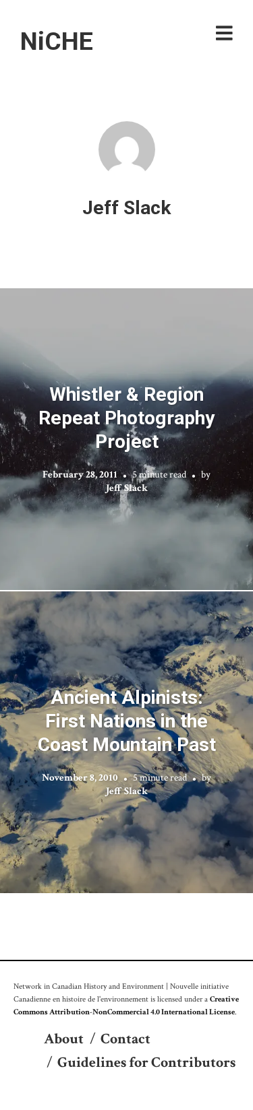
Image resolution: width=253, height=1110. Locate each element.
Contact (125, 1039)
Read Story (126, 439)
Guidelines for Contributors (146, 1062)
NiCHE (56, 41)
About (64, 1039)
